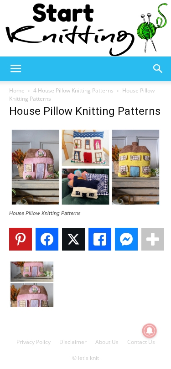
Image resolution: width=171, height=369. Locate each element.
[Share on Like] (99, 239)
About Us (107, 342)
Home (17, 90)
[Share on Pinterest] (20, 239)
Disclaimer (73, 342)
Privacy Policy (33, 342)
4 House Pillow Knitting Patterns (73, 90)
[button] (15, 68)
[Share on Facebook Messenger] (126, 239)
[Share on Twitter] (73, 239)
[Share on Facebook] (47, 239)
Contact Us (141, 342)
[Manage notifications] (149, 330)
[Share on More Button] (152, 239)
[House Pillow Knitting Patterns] (85, 205)
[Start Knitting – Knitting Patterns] (85, 28)
